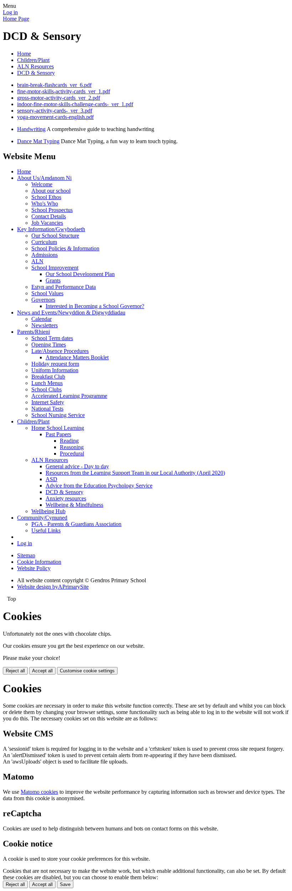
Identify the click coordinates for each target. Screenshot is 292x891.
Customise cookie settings (87, 670)
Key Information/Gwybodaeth (51, 229)
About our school (51, 191)
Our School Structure (55, 236)
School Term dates (52, 338)
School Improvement (54, 268)
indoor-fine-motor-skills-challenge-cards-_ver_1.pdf (75, 104)
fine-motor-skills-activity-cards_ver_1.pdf (63, 91)
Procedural (72, 453)
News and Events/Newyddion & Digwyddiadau (71, 312)
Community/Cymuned (42, 518)
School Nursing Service (58, 415)
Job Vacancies (47, 223)
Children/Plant (33, 60)
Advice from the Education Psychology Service (99, 486)
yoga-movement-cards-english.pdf (55, 117)
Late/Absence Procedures (60, 351)
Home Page (16, 19)
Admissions (44, 255)
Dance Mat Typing (38, 141)
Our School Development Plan (80, 274)
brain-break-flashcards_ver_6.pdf (54, 85)
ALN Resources (35, 66)
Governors (43, 300)
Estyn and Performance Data (63, 287)
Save (65, 884)
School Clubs (46, 389)
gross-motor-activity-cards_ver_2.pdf (58, 98)
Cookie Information (39, 562)
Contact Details (48, 216)
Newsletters (44, 325)
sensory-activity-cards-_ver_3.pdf (54, 111)
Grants (53, 280)
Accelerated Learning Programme (69, 396)
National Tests (47, 409)
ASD (51, 479)
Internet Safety (47, 402)
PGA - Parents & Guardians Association (76, 524)
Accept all (42, 670)
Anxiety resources (66, 498)
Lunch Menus (47, 383)
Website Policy (34, 568)
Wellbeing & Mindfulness (74, 505)
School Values (47, 293)
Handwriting (31, 129)
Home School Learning (57, 428)
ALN (37, 261)
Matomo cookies (39, 792)
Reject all (15, 670)
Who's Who (44, 203)
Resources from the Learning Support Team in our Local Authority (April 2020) (135, 473)
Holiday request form (55, 364)
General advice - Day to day (77, 466)
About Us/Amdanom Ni (44, 178)
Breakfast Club (48, 377)
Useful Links (46, 530)
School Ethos (46, 197)
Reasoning (72, 447)
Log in (10, 12)
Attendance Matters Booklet (77, 357)
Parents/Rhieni (33, 332)
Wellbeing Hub (48, 511)
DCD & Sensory (36, 73)
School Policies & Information (65, 248)
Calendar (41, 319)
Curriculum (44, 242)
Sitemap (26, 555)
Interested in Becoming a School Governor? (95, 306)
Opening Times (48, 345)
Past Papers (58, 434)
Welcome (41, 184)
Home (24, 54)
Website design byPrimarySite (53, 587)
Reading (69, 441)
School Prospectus (52, 210)
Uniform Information (54, 370)
